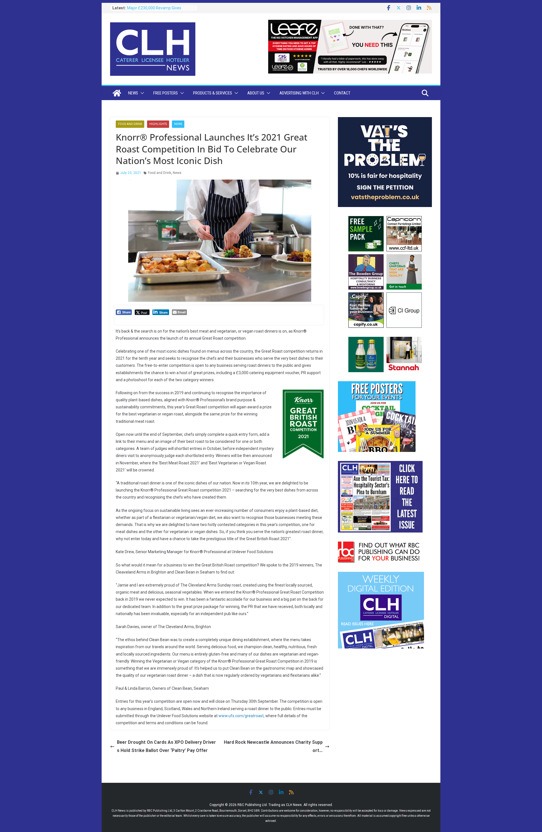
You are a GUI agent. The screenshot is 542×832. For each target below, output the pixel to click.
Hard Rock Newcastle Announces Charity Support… (273, 746)
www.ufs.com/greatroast (241, 716)
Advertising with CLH (299, 93)
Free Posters (165, 93)
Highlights (158, 124)
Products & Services (212, 93)
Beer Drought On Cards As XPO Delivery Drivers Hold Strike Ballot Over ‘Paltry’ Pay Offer (166, 746)
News (133, 93)
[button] (141, 93)
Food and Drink (130, 124)
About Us (255, 93)
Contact (342, 93)
